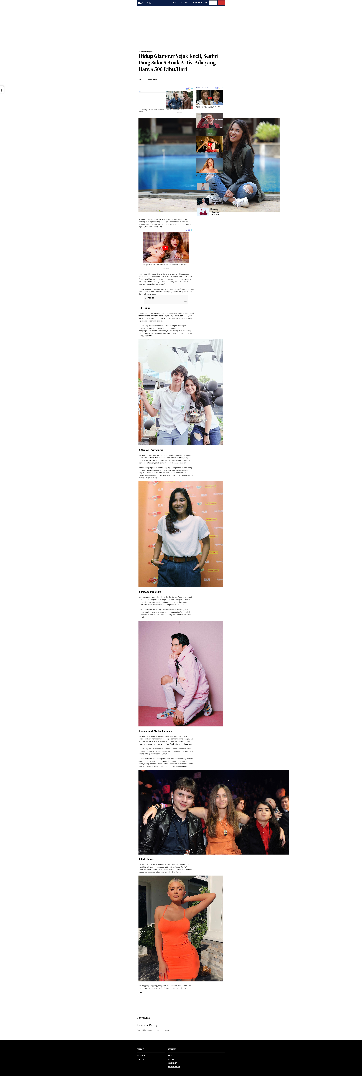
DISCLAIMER (172, 1063)
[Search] (221, 2)
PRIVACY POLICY (174, 1067)
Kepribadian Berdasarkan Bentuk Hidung (216, 200)
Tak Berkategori (145, 51)
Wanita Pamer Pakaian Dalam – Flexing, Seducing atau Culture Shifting (215, 189)
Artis (140, 992)
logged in (150, 1030)
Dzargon (144, 3)
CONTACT (171, 1059)
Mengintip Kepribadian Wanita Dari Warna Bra (215, 211)
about (170, 1055)
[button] (2, 90)
